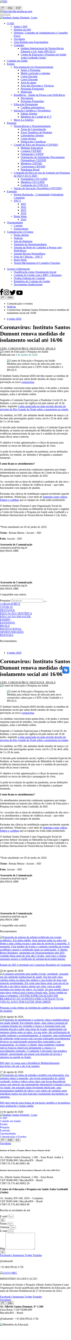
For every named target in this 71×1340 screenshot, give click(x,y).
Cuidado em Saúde (10, 1121)
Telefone (5, 1227)
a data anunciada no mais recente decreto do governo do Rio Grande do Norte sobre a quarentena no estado (34, 408)
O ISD (3, 1118)
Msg (3, 1248)
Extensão (5, 1130)
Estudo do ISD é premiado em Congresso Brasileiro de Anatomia (35, 964)
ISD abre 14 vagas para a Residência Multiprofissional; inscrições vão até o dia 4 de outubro (30, 1065)
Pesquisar (5, 600)
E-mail (4, 1216)
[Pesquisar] (45, 601)
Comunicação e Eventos (13, 1136)
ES (17, 1140)
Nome (3, 1223)
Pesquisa (4, 1127)
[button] (5, 14)
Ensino (4, 1124)
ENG (10, 8)
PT (2, 8)
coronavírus (27, 382)
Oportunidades (8, 1133)
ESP (18, 8)
